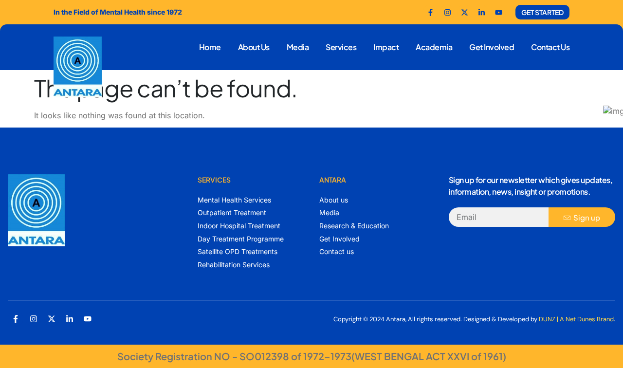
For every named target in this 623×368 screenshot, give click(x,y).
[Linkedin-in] (69, 319)
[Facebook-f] (430, 12)
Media (298, 47)
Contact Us (550, 47)
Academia (434, 47)
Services (341, 47)
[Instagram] (33, 319)
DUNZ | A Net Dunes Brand (576, 319)
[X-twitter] (51, 319)
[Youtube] (498, 12)
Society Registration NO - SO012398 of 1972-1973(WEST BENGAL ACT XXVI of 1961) (311, 356)
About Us (254, 47)
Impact (386, 47)
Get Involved (491, 47)
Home (210, 47)
